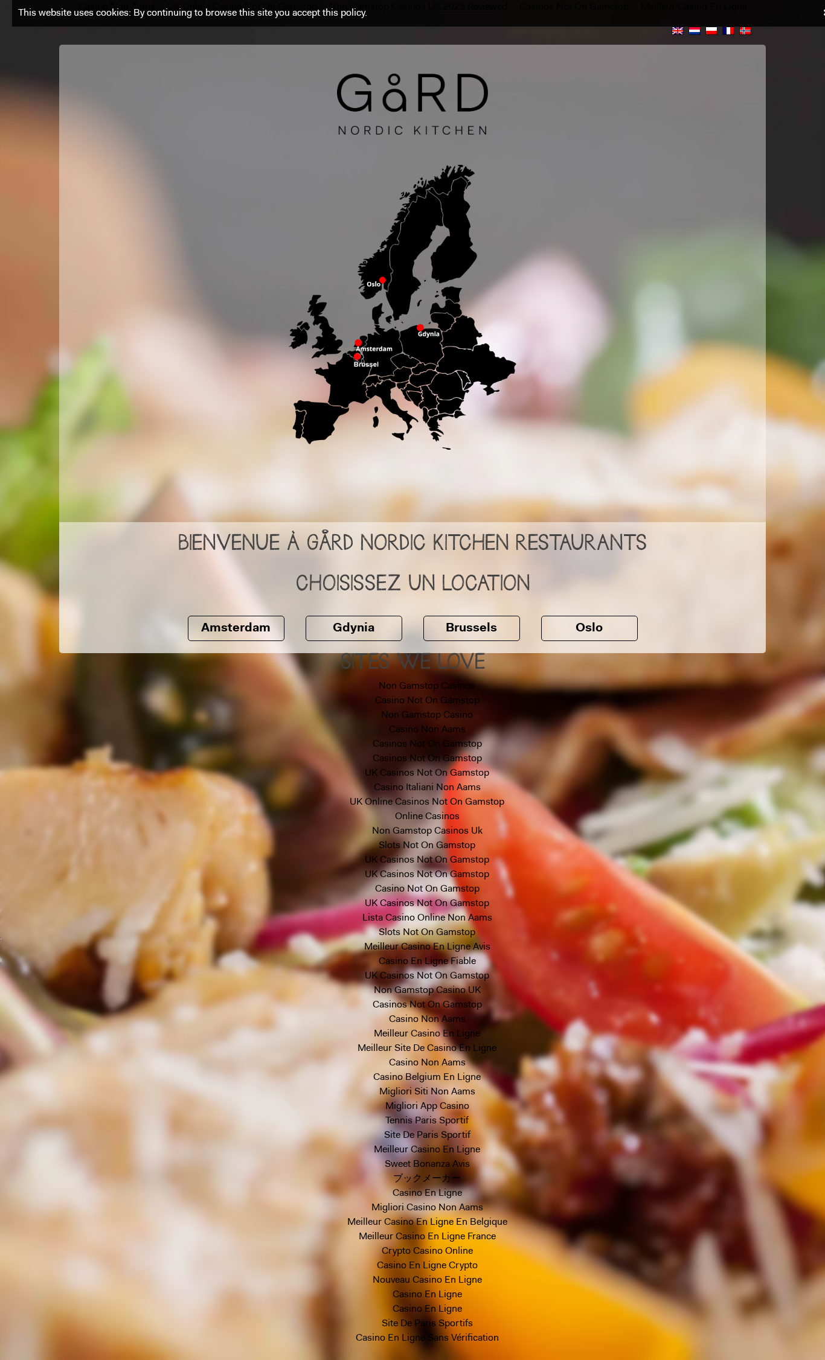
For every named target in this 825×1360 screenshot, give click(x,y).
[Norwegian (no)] (745, 31)
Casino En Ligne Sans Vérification (427, 1338)
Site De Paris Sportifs (427, 1324)
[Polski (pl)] (711, 31)
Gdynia (353, 628)
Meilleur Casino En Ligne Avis (427, 947)
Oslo (589, 628)
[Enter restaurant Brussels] (357, 355)
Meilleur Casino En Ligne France (427, 1237)
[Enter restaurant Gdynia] (426, 329)
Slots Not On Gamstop (427, 846)
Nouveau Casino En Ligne (427, 1280)
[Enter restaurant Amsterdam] (362, 342)
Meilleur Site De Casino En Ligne (427, 1048)
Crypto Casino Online (427, 1251)
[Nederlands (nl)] (695, 31)
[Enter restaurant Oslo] (382, 279)
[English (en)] (678, 31)
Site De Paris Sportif (427, 1135)
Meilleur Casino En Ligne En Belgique (427, 1222)
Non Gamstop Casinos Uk (427, 831)
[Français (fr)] (728, 31)
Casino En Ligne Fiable (427, 961)
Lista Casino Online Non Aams (427, 918)
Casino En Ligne (427, 1193)
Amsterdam (236, 628)
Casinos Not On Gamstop (427, 744)
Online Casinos (427, 817)
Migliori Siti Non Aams (427, 1092)
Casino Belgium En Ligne (427, 1077)
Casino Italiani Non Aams (427, 788)
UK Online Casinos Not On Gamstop (427, 802)
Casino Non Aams (427, 730)
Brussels (471, 628)
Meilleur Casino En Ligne (427, 1034)
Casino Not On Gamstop (427, 701)
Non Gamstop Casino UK (427, 990)
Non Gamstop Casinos (427, 686)
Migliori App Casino (427, 1106)
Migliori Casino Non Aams (427, 1208)
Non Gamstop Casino (427, 715)
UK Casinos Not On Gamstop (427, 773)
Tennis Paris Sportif (427, 1121)
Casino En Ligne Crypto (427, 1266)
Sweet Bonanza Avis (427, 1164)
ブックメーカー (427, 1179)
